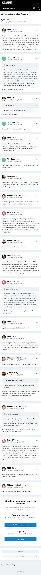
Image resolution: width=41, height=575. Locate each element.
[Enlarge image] (5, 167)
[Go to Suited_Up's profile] (4, 441)
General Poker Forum (21, 22)
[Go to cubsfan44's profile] (4, 241)
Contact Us (20, 572)
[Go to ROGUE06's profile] (4, 213)
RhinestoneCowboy (15, 195)
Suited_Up (11, 440)
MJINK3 (6, 20)
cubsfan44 (11, 240)
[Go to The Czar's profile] (4, 58)
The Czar (11, 57)
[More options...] (37, 30)
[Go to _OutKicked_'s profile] (4, 374)
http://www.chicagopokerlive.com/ (13, 328)
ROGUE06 (11, 212)
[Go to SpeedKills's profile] (4, 256)
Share (21, 551)
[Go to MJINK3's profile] (4, 30)
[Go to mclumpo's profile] (4, 177)
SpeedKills (11, 255)
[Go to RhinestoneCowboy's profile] (4, 196)
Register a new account (20, 525)
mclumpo (11, 176)
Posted (15, 31)
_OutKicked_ (12, 373)
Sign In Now (20, 539)
